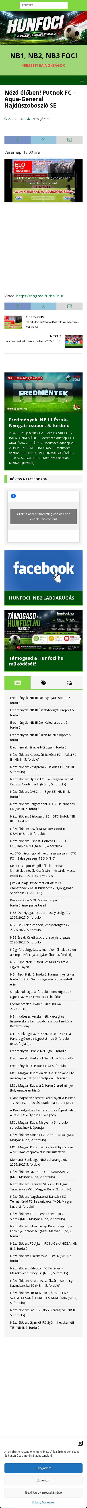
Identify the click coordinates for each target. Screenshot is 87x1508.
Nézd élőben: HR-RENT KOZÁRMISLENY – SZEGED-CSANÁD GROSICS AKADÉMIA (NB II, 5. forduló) (43, 1293)
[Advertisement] (43, 245)
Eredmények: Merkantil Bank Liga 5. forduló (41, 1053)
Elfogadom (43, 1468)
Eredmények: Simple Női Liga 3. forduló (38, 1046)
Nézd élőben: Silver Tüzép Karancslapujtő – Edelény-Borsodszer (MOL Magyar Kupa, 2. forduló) (41, 1226)
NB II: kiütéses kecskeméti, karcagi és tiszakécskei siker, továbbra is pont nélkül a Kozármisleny (41, 1016)
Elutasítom (43, 1480)
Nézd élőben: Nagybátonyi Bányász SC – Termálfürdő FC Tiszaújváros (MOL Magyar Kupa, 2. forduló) (41, 1197)
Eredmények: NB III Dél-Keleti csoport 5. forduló (42, 422)
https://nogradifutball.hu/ (39, 295)
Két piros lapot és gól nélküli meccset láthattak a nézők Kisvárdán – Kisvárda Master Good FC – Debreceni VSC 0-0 (43, 866)
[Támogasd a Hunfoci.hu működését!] (43, 626)
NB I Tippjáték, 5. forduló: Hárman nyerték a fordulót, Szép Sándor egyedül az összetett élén (42, 974)
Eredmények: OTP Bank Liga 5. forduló (38, 1061)
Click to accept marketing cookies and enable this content (43, 180)
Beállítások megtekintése (43, 1492)
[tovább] (44, 458)
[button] (80, 1443)
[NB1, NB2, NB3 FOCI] (43, 42)
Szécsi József (40, 119)
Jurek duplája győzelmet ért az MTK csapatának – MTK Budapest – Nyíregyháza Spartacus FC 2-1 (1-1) (41, 883)
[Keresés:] (44, 5)
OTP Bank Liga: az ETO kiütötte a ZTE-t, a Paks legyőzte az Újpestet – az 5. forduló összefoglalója (40, 1034)
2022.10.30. (16, 119)
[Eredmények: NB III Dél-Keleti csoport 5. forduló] (43, 392)
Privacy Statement (43, 1502)
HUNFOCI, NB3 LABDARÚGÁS (41, 593)
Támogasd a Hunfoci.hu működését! (36, 656)
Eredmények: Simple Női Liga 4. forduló (38, 742)
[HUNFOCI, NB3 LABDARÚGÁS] (43, 565)
